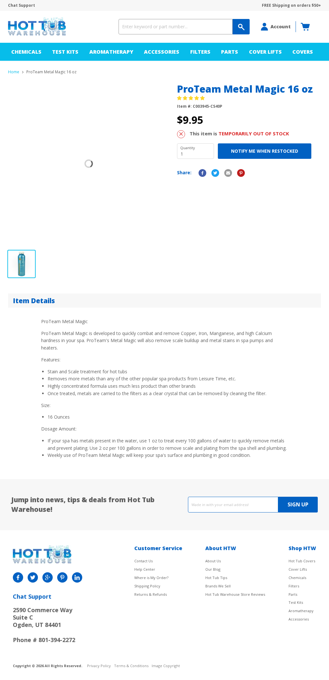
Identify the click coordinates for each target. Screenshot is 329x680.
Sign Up (298, 504)
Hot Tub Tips (216, 577)
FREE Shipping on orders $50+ (291, 5)
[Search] (241, 26)
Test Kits (65, 51)
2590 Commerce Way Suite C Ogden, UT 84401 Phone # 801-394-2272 (44, 625)
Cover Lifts (265, 51)
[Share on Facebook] (202, 173)
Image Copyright (166, 666)
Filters (200, 51)
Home (13, 72)
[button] (191, 98)
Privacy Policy (99, 666)
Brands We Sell (218, 586)
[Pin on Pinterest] (241, 173)
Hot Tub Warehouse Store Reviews (235, 594)
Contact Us (143, 560)
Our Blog (212, 569)
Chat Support (21, 5)
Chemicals (26, 51)
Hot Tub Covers (302, 560)
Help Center (144, 569)
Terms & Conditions (131, 666)
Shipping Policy (147, 586)
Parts (229, 51)
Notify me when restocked (264, 151)
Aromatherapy (111, 51)
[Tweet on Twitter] (215, 173)
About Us (213, 560)
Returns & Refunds (150, 594)
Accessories (161, 51)
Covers (302, 51)
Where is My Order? (151, 577)
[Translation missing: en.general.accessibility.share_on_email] (228, 173)
